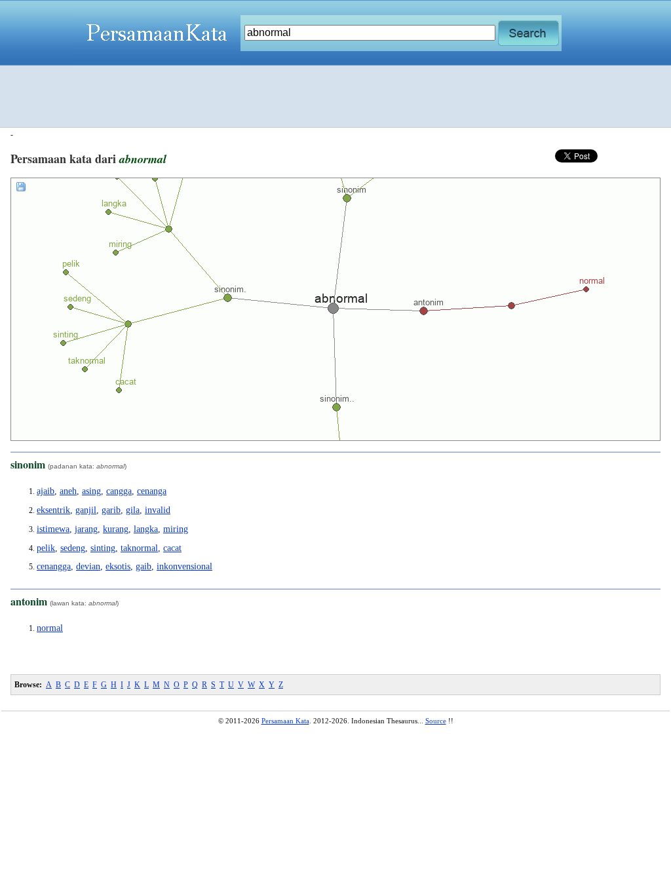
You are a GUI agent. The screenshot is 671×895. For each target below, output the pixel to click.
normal (50, 628)
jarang (86, 529)
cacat (172, 548)
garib (111, 510)
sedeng (72, 548)
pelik (46, 548)
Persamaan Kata (285, 721)
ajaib (45, 491)
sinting (102, 548)
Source (435, 721)
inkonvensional (184, 566)
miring (175, 529)
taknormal (139, 548)
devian (88, 566)
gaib (143, 566)
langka (146, 529)
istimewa (53, 529)
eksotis (117, 566)
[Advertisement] (335, 96)
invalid (157, 510)
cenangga (54, 566)
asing (91, 491)
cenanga (151, 491)
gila (133, 510)
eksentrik (53, 510)
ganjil (85, 510)
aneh (68, 491)
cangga (119, 491)
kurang (115, 529)
